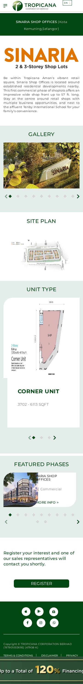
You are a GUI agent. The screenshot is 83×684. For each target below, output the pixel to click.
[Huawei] (53, 611)
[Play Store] (39, 611)
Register (41, 583)
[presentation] (6, 196)
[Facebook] (27, 622)
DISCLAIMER (49, 655)
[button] (10, 196)
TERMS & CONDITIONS (18, 655)
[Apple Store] (26, 611)
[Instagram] (41, 622)
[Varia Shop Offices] (13, 490)
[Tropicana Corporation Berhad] (35, 5)
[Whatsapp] (54, 622)
